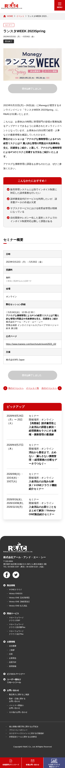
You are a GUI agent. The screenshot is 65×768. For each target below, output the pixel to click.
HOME (10, 16)
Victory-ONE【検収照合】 (19, 602)
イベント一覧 (32, 388)
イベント (20, 16)
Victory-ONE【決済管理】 (19, 598)
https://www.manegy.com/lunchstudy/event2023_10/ (31, 344)
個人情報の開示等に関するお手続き (23, 727)
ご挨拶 (11, 650)
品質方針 (12, 662)
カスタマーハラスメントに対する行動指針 (26, 733)
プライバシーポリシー (18, 730)
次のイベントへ (49, 388)
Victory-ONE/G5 (15, 593)
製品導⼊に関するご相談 (19, 694)
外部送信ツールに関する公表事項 (23, 737)
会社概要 (12, 646)
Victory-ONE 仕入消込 (18, 606)
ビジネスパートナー (16, 674)
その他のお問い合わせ (18, 712)
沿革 (11, 654)
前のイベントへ (16, 388)
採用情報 (12, 666)
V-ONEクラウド (15, 590)
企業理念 (12, 658)
